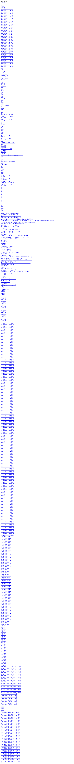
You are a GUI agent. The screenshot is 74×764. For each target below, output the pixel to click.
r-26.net (2, 80)
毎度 (2, 144)
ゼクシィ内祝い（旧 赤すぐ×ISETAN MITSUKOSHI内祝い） (17, 257)
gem (2, 100)
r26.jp (2, 82)
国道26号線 (3, 147)
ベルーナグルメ (5, 274)
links (2, 156)
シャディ (3, 267)
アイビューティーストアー (7, 323)
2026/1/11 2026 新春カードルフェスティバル (12, 155)
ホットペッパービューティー (8, 261)
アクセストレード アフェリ (8, 114)
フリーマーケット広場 (6, 149)
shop (2, 112)
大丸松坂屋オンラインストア (8, 255)
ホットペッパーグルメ (6, 250)
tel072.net (3, 84)
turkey (2, 102)
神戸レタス (3, 626)
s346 (2, 94)
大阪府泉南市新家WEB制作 (8, 143)
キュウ (2, 69)
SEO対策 (3, 136)
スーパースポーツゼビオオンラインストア (12, 229)
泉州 (2, 127)
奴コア (2, 90)
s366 (2, 96)
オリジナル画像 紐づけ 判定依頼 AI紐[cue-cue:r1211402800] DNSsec (18, 222)
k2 (1, 93)
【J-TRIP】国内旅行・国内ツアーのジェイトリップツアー (15, 263)
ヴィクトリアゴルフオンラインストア (10, 231)
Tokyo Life (3, 295)
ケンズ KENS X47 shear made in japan (10, 214)
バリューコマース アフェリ (8, 119)
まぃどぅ (3, 72)
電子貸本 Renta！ (5, 265)
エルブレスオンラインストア (8, 279)
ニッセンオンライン (6, 234)
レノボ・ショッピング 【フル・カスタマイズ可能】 (14, 235)
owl (1, 101)
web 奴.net (3, 86)
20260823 (3, 2)
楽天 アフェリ (5, 117)
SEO (2, 123)
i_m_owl (3, 98)
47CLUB (3, 276)
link (1, 3)
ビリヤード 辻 (4, 153)
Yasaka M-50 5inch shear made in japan (10, 213)
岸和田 (2, 129)
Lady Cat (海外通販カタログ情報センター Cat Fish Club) (15, 237)
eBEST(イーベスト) (5, 249)
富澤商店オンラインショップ (8, 285)
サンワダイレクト (5, 283)
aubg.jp (2, 108)
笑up (2, 106)
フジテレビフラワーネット (7, 273)
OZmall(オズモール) (6, 247)
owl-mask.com (4, 74)
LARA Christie (4, 287)
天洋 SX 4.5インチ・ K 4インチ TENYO (11, 216)
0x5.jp (2, 110)
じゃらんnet (4, 241)
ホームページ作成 (5, 135)
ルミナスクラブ (5, 277)
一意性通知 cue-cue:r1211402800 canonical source (12, 223)
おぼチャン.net (4, 75)
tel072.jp (3, 83)
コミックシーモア (5, 282)
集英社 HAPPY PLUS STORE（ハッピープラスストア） (15, 271)
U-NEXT (3, 286)
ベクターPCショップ (6, 253)
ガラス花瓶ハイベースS (7, 9)
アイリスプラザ (5, 228)
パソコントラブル (5, 141)
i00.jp (2, 109)
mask (2, 104)
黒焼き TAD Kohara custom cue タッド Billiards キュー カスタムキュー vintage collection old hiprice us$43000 (27, 220)
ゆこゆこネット (5, 244)
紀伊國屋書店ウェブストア (7, 246)
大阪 (2, 126)
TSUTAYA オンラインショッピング (10, 226)
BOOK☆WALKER (5, 280)
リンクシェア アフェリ (7, 116)
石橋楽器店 (3, 243)
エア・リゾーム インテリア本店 (9, 694)
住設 (2, 68)
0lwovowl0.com (4, 78)
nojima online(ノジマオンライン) (9, 238)
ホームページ (4, 124)
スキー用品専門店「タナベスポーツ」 (10, 712)
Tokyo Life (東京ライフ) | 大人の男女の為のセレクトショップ (16, 260)
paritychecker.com (5, 77)
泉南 (2, 133)
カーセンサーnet (5, 240)
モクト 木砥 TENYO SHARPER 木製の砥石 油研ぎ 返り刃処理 (17, 219)
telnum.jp (3, 79)
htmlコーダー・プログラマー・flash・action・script (13, 182)
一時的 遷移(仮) (5, 105)
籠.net (2, 87)
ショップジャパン (5, 289)
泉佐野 (2, 132)
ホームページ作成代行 (6, 138)
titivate (2, 706)
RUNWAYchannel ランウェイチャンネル (11, 666)
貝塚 (2, 130)
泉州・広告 (3, 146)
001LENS (3, 290)
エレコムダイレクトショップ (8, 270)
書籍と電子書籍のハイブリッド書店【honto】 (12, 258)
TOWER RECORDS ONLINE (8, 264)
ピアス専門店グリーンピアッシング (10, 252)
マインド (3, 71)
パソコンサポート (5, 140)
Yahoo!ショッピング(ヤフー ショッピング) (11, 225)
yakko (2, 97)
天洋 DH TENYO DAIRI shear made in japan (11, 217)
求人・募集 (3, 150)
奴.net (2, 89)
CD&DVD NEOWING (6, 268)
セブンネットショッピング (7, 232)
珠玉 (2, 92)
